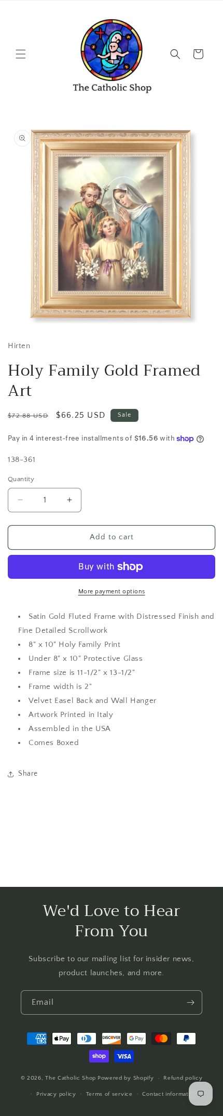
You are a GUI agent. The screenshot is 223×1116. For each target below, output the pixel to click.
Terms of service (109, 1094)
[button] (20, 54)
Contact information (169, 1094)
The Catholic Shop (70, 1078)
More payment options (111, 591)
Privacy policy (56, 1094)
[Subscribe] (190, 1002)
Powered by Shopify (125, 1078)
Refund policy (182, 1078)
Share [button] (28, 773)
